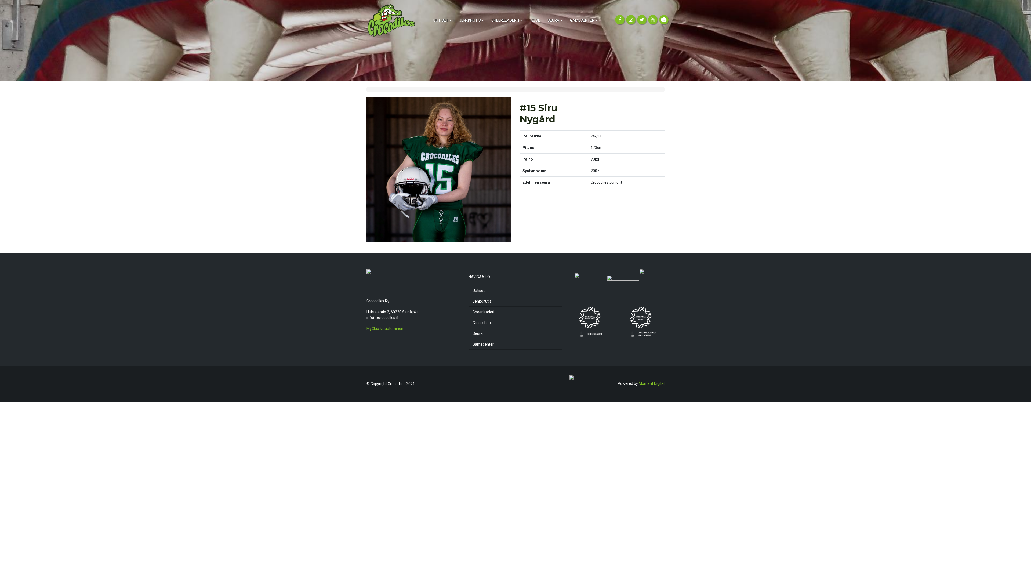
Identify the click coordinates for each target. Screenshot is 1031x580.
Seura (478, 333)
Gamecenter (483, 344)
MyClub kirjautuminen (384, 329)
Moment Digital (652, 383)
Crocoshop (482, 323)
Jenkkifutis (482, 301)
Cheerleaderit (484, 312)
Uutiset (479, 290)
